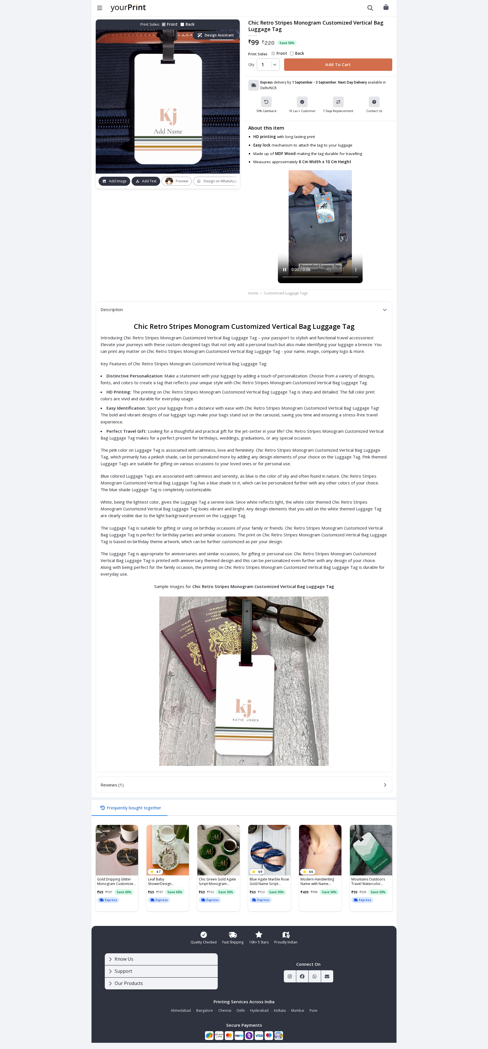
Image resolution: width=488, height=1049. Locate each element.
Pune (313, 1010)
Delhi (241, 1010)
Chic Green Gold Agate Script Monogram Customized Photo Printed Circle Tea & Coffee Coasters (217, 881)
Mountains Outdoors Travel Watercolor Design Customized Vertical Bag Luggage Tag (368, 881)
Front (172, 24)
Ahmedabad (181, 1010)
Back (190, 24)
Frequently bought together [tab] (134, 807)
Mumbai (297, 1010)
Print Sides (257, 54)
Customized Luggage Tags (286, 293)
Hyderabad (259, 1010)
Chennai (224, 1010)
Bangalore (204, 1010)
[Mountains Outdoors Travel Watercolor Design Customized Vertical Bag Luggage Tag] (371, 850)
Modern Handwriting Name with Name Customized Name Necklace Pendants (317, 881)
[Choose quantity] (274, 65)
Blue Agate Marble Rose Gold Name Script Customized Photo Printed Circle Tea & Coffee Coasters (269, 881)
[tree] (161, 971)
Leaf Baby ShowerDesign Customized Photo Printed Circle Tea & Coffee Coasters (164, 881)
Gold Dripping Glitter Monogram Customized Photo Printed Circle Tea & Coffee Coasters (117, 881)
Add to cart (338, 64)
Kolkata (280, 1010)
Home (253, 293)
